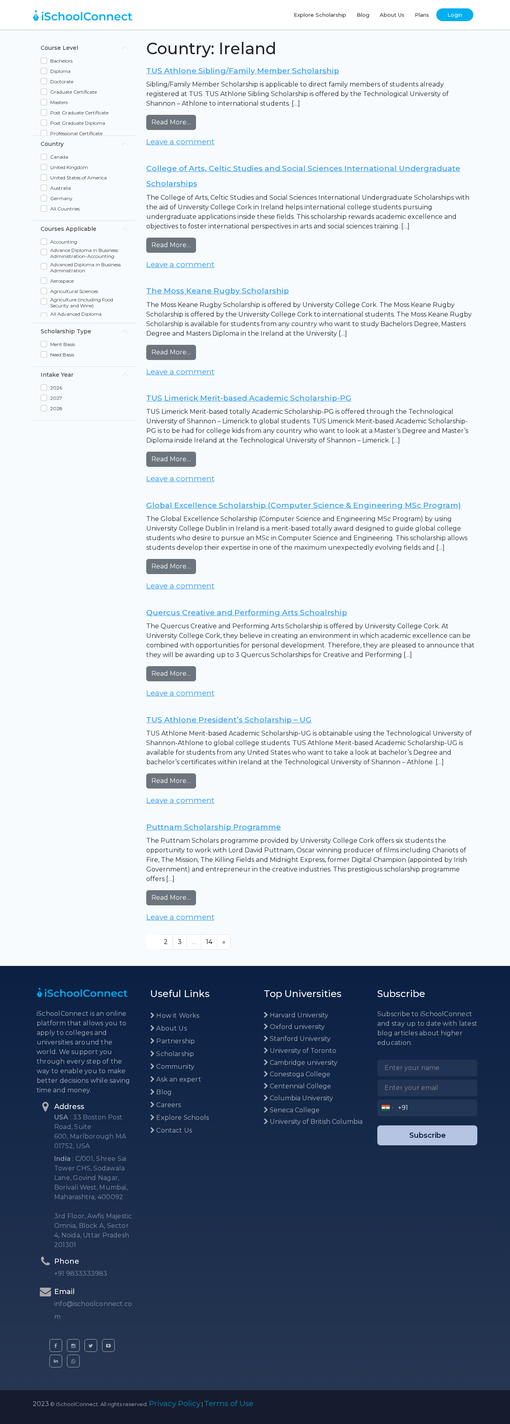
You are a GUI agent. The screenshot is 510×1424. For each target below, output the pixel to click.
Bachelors (61, 61)
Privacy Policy (174, 1403)
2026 (56, 388)
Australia (60, 188)
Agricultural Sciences (74, 291)
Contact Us (173, 1130)
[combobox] (388, 1108)
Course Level (59, 47)
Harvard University (298, 1015)
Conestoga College (299, 1074)
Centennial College (299, 1086)
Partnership (175, 1041)
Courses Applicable (68, 228)
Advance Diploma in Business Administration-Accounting (84, 253)
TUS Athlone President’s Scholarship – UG (229, 719)
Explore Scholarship (320, 15)
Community (174, 1066)
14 (209, 942)
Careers (168, 1105)
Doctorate (61, 82)
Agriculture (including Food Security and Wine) (81, 303)
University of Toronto (302, 1050)
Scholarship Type (66, 331)
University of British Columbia (315, 1121)
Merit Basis (62, 344)
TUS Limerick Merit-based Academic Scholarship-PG (248, 398)
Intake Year (57, 374)
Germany (61, 198)
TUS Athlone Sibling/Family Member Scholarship (242, 70)
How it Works (177, 1015)
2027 (56, 398)
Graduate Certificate (73, 92)
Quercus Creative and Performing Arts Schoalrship (246, 612)
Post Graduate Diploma (77, 123)
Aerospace (62, 281)
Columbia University (300, 1098)
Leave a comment (180, 141)
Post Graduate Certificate (79, 113)
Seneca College (294, 1110)
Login (454, 15)
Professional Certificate (76, 133)
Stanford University (299, 1038)
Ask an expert (178, 1079)
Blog (363, 15)
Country (52, 144)
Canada (59, 157)
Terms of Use (228, 1403)
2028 (56, 408)
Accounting (63, 242)
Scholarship (174, 1054)
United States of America (78, 178)
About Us (392, 15)
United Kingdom (69, 167)
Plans (422, 15)
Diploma (60, 71)
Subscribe (427, 1135)
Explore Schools (182, 1117)
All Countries (65, 209)
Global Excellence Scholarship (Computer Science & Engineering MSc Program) (303, 505)
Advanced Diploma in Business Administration (85, 267)
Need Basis (62, 355)
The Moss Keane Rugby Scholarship (217, 290)
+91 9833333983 (81, 1273)
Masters (59, 102)
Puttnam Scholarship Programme (213, 827)
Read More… (173, 122)
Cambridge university (302, 1062)
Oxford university (296, 1027)
